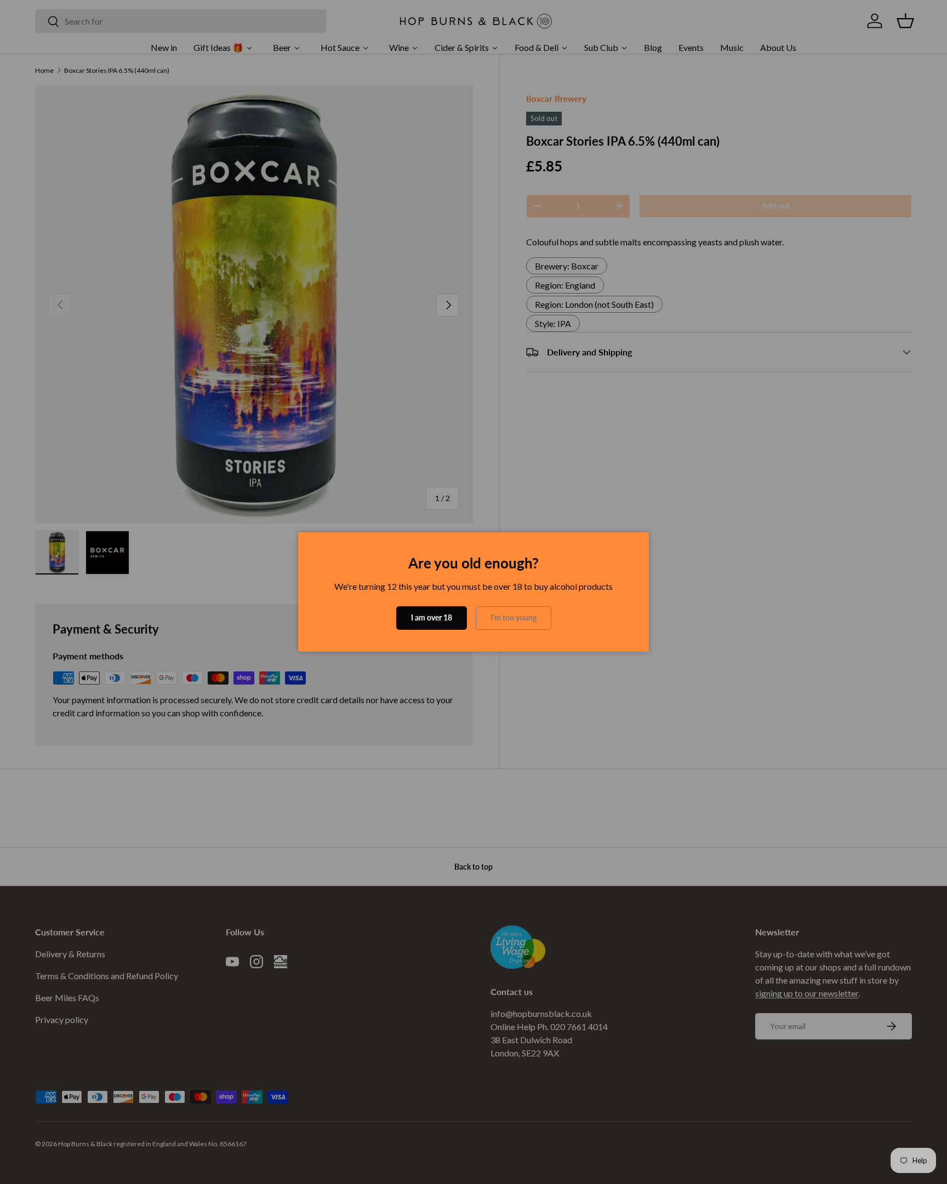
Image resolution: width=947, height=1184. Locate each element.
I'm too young (513, 617)
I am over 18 (431, 617)
